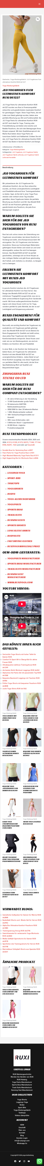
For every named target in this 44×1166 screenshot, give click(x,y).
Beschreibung (7, 167)
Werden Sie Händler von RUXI (22, 1077)
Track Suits (14, 514)
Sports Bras (15, 509)
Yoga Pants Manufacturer (23, 558)
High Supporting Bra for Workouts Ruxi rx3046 (20, 458)
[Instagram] (24, 1161)
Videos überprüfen (22, 1115)
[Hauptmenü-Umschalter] (39, 4)
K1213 (9, 442)
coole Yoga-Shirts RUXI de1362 (14, 689)
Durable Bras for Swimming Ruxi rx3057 (17, 450)
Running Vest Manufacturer (16, 576)
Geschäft (31, 445)
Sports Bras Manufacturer (24, 563)
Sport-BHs (13, 478)
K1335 (15, 442)
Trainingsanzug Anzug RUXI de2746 (16, 931)
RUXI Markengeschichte (22, 1074)
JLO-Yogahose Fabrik (30, 152)
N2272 (26, 442)
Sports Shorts (16, 525)
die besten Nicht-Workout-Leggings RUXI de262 (20, 670)
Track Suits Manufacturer (23, 568)
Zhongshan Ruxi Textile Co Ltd (16, 376)
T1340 (31, 442)
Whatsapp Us (22, 1143)
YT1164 (37, 442)
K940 (4, 445)
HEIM (22, 1125)
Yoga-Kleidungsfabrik (18, 79)
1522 (15, 445)
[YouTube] (29, 1161)
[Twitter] (20, 1161)
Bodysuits (13, 535)
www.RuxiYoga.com (20, 582)
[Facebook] (15, 1161)
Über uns (22, 1130)
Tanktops (13, 483)
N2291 (9, 445)
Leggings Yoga (16, 472)
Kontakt (22, 1133)
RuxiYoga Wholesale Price (23, 546)
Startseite (5, 79)
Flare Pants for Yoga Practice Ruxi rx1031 (18, 453)
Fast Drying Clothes (19, 541)
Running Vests (16, 520)
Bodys (11, 493)
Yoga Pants (14, 504)
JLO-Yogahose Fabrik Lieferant (12, 155)
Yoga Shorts (15, 488)
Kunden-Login (22, 1138)
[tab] (21, 167)
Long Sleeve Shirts (18, 530)
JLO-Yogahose (17, 152)
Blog (22, 1135)
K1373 (20, 442)
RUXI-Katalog (22, 1080)
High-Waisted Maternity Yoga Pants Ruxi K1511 (20, 456)
